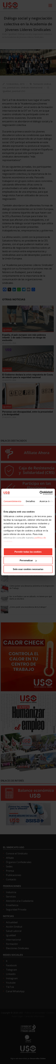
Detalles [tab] (30, 501)
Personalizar (26, 560)
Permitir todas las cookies (28, 551)
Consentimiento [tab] (12, 501)
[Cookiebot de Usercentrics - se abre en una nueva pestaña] (40, 493)
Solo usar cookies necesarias (28, 569)
